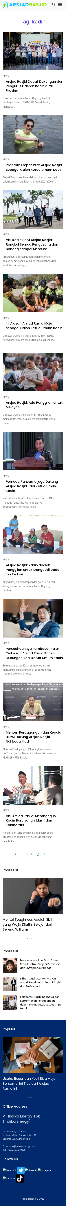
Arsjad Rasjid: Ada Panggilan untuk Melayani (34, 404)
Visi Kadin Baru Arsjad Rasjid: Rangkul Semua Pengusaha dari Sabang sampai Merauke (32, 244)
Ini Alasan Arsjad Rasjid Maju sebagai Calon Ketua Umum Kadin (34, 325)
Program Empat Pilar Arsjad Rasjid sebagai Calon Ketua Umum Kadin (34, 167)
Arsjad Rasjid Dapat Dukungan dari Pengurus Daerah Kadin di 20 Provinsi (34, 86)
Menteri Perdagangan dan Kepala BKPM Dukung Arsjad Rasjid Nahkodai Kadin (33, 737)
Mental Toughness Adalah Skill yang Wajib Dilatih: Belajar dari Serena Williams (27, 924)
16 (31, 854)
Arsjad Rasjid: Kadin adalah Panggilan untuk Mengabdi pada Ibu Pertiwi (32, 570)
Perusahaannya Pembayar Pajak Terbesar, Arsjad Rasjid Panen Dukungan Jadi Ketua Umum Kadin (34, 653)
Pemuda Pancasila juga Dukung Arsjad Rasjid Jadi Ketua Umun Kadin (32, 486)
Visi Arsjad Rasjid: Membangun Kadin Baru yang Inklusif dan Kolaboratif (31, 820)
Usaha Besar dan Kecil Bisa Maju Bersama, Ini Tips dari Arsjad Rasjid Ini (29, 1083)
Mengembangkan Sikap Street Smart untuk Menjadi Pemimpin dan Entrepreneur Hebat (40, 964)
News (6, 75)
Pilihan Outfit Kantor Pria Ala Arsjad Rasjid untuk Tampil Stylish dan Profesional (41, 982)
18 (44, 854)
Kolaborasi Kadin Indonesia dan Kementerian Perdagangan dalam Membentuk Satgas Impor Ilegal (41, 1002)
